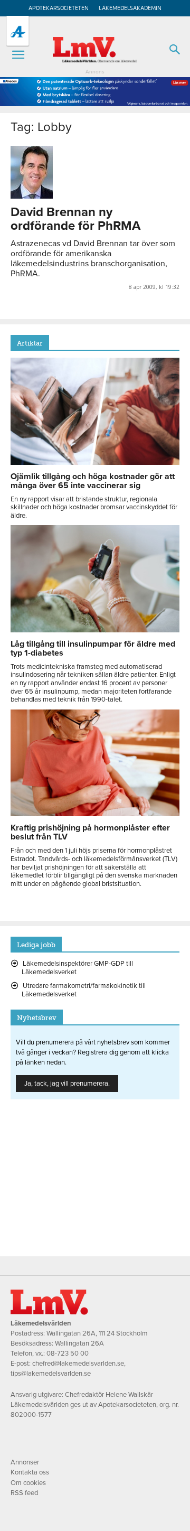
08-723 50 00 (67, 1353)
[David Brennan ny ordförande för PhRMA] (95, 172)
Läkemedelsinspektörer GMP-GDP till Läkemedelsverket (77, 967)
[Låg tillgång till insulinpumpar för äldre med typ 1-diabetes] (95, 629)
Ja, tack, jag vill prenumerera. (67, 1083)
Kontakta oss (30, 1472)
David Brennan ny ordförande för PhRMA (75, 219)
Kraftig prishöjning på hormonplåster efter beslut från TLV (90, 832)
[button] (18, 55)
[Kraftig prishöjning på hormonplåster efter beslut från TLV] (95, 813)
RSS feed (24, 1493)
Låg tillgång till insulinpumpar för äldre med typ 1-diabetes (93, 648)
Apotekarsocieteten (58, 8)
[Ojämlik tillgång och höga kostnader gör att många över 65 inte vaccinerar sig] (95, 462)
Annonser (25, 1462)
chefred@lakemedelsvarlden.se (78, 1363)
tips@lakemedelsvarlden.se (51, 1373)
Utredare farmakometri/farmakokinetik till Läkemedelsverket (84, 990)
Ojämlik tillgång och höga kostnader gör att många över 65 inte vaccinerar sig (93, 481)
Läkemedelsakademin (130, 8)
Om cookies (28, 1483)
